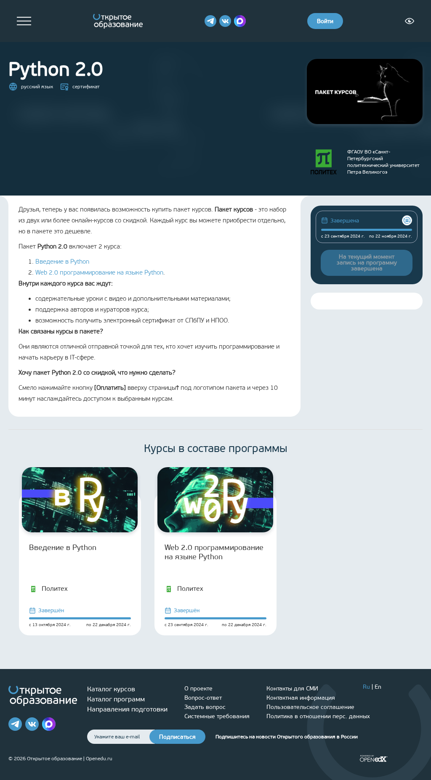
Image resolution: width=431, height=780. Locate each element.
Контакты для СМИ (292, 688)
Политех (55, 588)
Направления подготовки (127, 709)
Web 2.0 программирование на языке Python (99, 272)
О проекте (198, 688)
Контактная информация (300, 697)
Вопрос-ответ (203, 697)
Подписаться (177, 736)
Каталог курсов (111, 689)
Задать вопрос (205, 707)
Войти (325, 21)
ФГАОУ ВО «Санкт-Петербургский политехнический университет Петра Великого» (383, 162)
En (378, 686)
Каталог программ (116, 699)
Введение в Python (62, 261)
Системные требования (217, 716)
